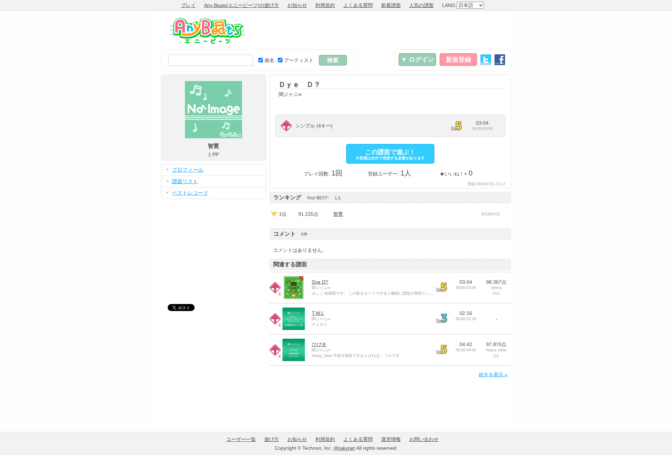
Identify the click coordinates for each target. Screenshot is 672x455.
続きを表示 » (493, 374)
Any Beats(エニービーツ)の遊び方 (241, 5)
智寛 (338, 214)
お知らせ (297, 5)
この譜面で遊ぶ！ (390, 154)
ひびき (319, 344)
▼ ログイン (417, 59)
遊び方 (271, 439)
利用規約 (325, 5)
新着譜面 (391, 5)
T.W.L (318, 313)
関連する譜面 (290, 264)
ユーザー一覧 (241, 439)
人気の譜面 (421, 5)
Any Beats (207, 31)
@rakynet (344, 448)
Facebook (500, 59)
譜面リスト (185, 181)
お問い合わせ (424, 439)
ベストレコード (190, 193)
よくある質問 (358, 5)
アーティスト (299, 60)
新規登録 (458, 59)
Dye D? (320, 282)
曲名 (269, 60)
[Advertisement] (383, 30)
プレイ (188, 5)
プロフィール (187, 170)
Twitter (486, 59)
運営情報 (391, 439)
